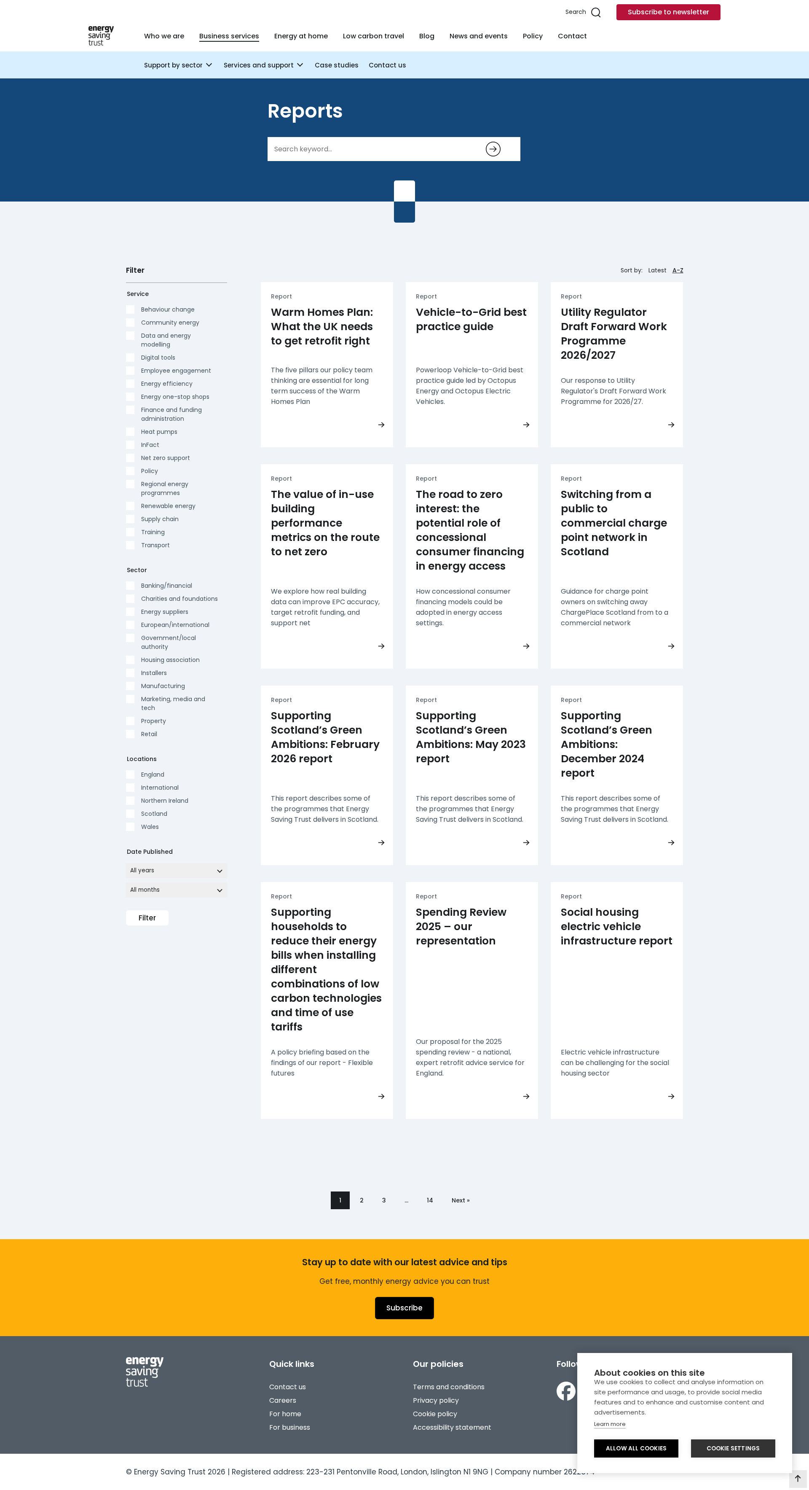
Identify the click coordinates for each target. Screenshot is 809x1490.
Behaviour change (168, 309)
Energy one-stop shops (175, 397)
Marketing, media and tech (173, 703)
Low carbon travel (373, 36)
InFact (150, 445)
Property (153, 721)
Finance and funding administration (171, 414)
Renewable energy (168, 506)
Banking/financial (166, 585)
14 (430, 1200)
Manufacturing (163, 686)
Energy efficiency (167, 383)
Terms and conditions (449, 1387)
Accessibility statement (452, 1427)
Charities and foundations (179, 598)
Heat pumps (159, 432)
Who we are (164, 36)
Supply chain (160, 519)
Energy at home (301, 36)
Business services (229, 36)
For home (285, 1414)
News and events (479, 36)
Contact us (387, 65)
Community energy (170, 322)
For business (289, 1427)
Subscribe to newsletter (668, 12)
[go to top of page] (798, 1479)
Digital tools (158, 357)
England (152, 774)
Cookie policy (435, 1414)
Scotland (154, 814)
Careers (282, 1400)
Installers (154, 673)
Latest (657, 270)
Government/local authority (168, 642)
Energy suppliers (164, 612)
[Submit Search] (493, 149)
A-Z (677, 270)
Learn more (610, 1424)
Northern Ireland (164, 800)
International (160, 787)
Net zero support (165, 458)
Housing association (170, 660)
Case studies (337, 65)
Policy (533, 36)
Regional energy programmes (164, 488)
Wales (150, 827)
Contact (572, 36)
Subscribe (404, 1308)
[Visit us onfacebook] (566, 1391)
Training (153, 532)
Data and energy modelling (166, 340)
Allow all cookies (636, 1448)
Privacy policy (436, 1400)
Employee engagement (176, 370)
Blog (426, 36)
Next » (461, 1200)
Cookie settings (733, 1448)
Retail (149, 734)
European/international (175, 625)
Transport (155, 545)
